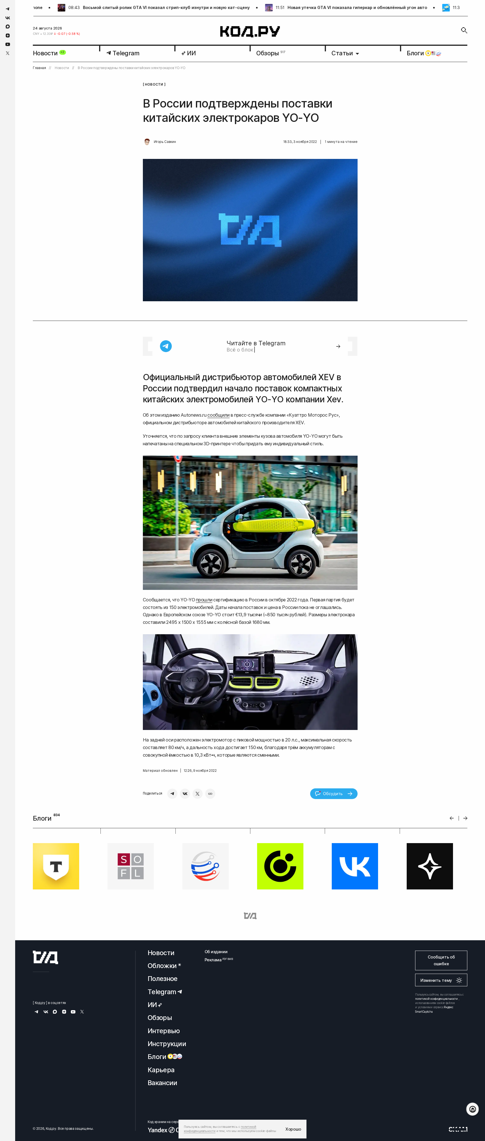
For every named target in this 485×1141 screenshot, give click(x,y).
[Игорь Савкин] (147, 142)
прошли (204, 600)
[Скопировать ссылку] (210, 794)
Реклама (216, 959)
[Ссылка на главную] (45, 957)
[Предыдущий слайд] (452, 818)
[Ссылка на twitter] (8, 53)
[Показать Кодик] (472, 1109)
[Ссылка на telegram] (8, 9)
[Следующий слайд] (465, 818)
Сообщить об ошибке (441, 960)
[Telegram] (172, 794)
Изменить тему (436, 980)
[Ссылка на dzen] (8, 36)
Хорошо (293, 1129)
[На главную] (250, 32)
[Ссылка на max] (8, 26)
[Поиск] (464, 30)
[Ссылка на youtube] (8, 44)
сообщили (218, 415)
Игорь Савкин (165, 142)
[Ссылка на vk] (8, 18)
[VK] (185, 794)
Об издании (216, 951)
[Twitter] (198, 794)
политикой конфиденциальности (436, 998)
